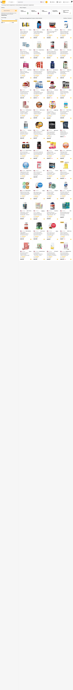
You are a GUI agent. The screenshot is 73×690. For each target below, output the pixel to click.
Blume (30, 251)
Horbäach (56, 49)
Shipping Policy (4, 15)
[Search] (46, 2)
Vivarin (30, 29)
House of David (28, 150)
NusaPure (56, 210)
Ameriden (29, 130)
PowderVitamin (42, 251)
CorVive (56, 170)
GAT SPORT (69, 190)
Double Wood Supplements (42, 49)
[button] (52, 2)
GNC (44, 170)
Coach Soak (42, 231)
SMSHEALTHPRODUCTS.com (68, 251)
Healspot (56, 190)
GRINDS (43, 130)
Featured (69, 18)
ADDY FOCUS (29, 210)
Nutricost (69, 29)
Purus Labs (69, 49)
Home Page (3, 5)
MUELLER (56, 29)
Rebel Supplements (28, 190)
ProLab (43, 29)
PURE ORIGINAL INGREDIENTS (28, 231)
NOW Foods (69, 231)
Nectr (30, 49)
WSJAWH (56, 150)
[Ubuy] (3, 2)
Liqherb (70, 170)
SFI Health (56, 251)
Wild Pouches (68, 150)
